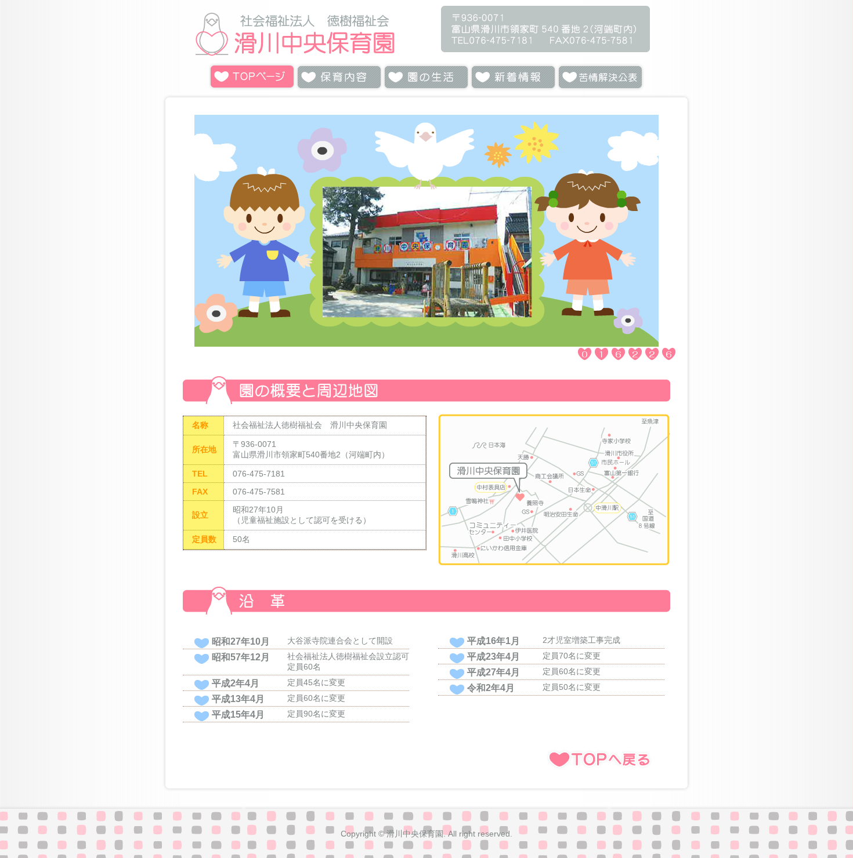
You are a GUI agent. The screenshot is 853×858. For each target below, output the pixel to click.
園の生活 (426, 77)
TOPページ (252, 77)
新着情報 (513, 77)
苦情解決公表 (600, 77)
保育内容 (339, 77)
